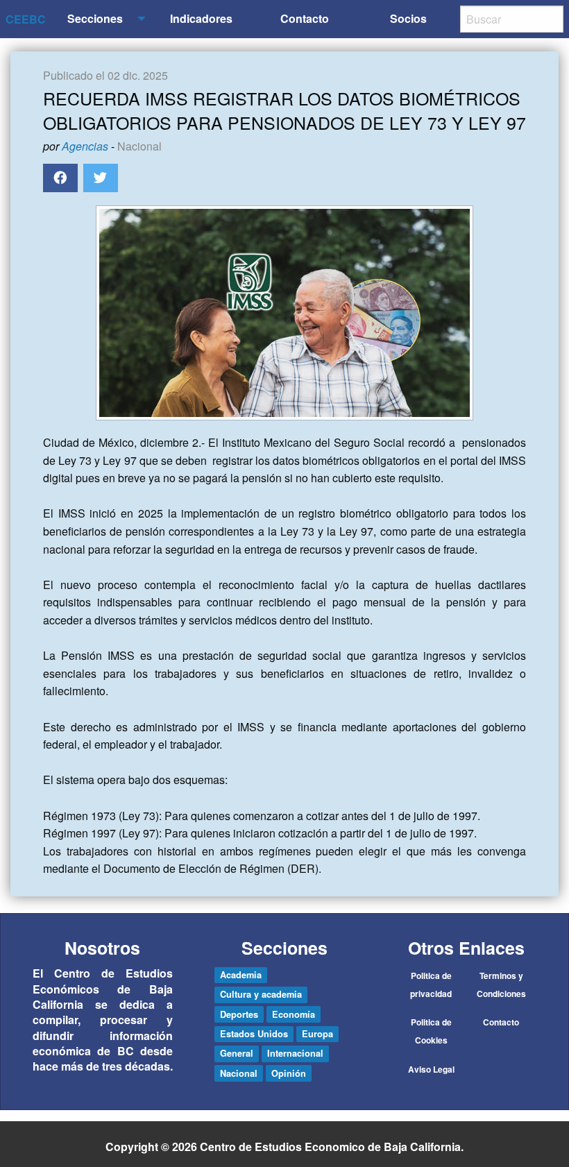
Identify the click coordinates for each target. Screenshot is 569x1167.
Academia (241, 975)
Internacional (295, 1053)
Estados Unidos (254, 1034)
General (236, 1053)
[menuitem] (97, 19)
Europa (317, 1034)
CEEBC (26, 19)
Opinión (288, 1073)
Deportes (239, 1014)
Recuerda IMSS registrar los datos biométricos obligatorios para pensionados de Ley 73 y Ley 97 (284, 110)
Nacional (139, 146)
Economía (293, 1014)
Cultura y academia (261, 994)
